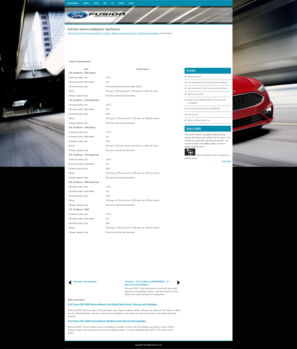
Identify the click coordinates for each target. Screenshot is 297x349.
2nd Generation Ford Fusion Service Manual (207, 88)
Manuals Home (194, 77)
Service (96, 3)
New (105, 3)
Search (131, 3)
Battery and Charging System (124, 33)
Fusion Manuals (73, 3)
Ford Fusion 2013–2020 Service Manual (85, 33)
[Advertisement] (124, 44)
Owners (86, 3)
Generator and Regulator (148, 33)
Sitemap (121, 3)
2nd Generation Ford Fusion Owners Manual (207, 82)
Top (112, 3)
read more (226, 161)
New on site (193, 114)
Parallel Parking (193, 128)
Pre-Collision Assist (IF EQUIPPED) (204, 108)
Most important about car (199, 120)
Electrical (107, 33)
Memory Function (195, 94)
